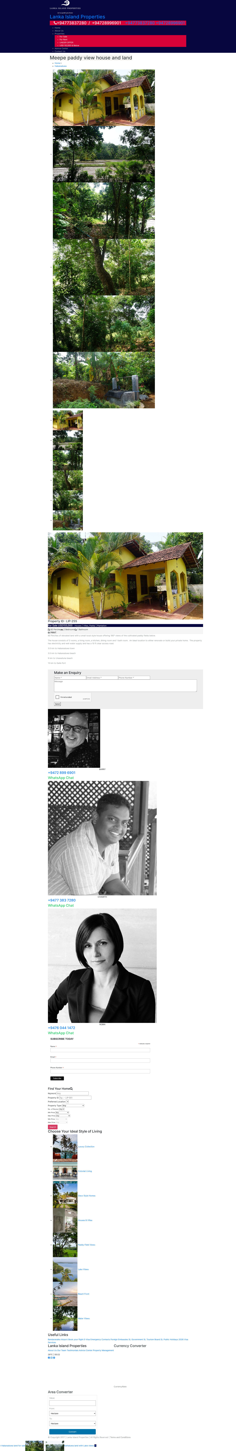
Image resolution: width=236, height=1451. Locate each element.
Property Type (54, 1105)
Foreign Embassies (119, 1339)
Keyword (52, 1093)
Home (57, 28)
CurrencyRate (120, 1386)
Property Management (103, 1350)
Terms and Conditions (120, 1437)
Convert (72, 1431)
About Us (59, 30)
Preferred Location (56, 1101)
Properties (59, 33)
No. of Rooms (53, 1109)
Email (53, 1057)
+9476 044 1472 (61, 1028)
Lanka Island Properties (77, 17)
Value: (52, 1398)
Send (57, 704)
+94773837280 (140, 23)
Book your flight (75, 1339)
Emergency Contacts (100, 1339)
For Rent (63, 39)
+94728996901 (170, 23)
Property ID (53, 1097)
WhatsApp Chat (61, 778)
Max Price (51, 1116)
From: (52, 1408)
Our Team (61, 1350)
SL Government (136, 1339)
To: (50, 1418)
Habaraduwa (60, 66)
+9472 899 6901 (61, 773)
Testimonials (72, 1350)
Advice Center (61, 48)
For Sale (63, 36)
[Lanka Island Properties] (65, 6)
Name (53, 1046)
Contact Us (60, 51)
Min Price (51, 1112)
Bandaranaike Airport (58, 1339)
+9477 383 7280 (62, 900)
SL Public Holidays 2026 (172, 1339)
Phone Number (57, 1067)
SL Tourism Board (152, 1339)
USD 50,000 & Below (69, 45)
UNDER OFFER (66, 42)
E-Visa (87, 1339)
